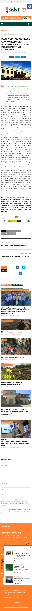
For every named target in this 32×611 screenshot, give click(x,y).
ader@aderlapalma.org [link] (12, 539)
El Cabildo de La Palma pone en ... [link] (16, 256)
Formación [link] (22, 551)
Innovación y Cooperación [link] (9, 290)
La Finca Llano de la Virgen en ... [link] (15, 246)
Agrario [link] (16, 551)
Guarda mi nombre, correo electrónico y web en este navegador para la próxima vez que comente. (15, 503)
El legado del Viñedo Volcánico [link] (13, 332)
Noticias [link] (26, 290)
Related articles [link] (6, 284)
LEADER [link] (4, 30)
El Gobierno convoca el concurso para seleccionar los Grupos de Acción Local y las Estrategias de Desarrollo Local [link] (15, 442)
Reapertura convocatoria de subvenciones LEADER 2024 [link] (12, 383)
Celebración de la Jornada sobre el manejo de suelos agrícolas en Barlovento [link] (22, 581)
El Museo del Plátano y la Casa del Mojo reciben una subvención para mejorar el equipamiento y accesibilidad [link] (14, 412)
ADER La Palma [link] (7, 52)
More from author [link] (18, 284)
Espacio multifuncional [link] (13, 231)
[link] (29, 6)
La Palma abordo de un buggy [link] (13, 357)
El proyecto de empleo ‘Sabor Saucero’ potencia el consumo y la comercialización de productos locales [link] (22, 557)
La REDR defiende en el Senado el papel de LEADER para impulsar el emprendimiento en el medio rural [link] (22, 569)
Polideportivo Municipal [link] (8, 233)
